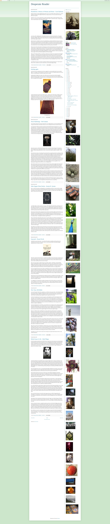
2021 (67, 76)
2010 (67, 115)
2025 (67, 71)
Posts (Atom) (36, 421)
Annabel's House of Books (70, 49)
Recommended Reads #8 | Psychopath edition (72, 53)
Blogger (59, 518)
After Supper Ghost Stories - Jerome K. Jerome (43, 186)
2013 (67, 111)
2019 (67, 78)
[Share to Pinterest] (49, 117)
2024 (67, 72)
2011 (67, 114)
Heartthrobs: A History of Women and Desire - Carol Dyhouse (47, 11)
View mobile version (47, 419)
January (69, 106)
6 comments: (43, 117)
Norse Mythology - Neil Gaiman (39, 121)
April (68, 92)
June (68, 89)
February (69, 94)
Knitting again (34, 69)
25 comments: (43, 334)
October (69, 84)
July (68, 88)
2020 (67, 77)
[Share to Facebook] (48, 117)
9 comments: (43, 285)
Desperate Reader (40, 4)
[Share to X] (48, 117)
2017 (67, 81)
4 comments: (43, 234)
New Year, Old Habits (36, 290)
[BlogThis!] (47, 117)
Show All (78, 66)
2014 (67, 110)
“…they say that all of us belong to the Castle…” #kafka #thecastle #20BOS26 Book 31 (72, 61)
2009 (67, 116)
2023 (67, 73)
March (68, 93)
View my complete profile (73, 44)
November (69, 83)
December (69, 82)
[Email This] (46, 117)
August (69, 87)
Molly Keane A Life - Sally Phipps (40, 339)
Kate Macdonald (69, 64)
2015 (67, 109)
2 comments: (43, 415)
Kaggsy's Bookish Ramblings (71, 59)
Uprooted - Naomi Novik (37, 239)
